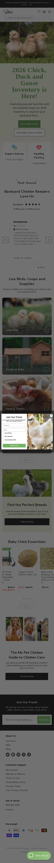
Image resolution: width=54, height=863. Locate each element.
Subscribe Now (14, 445)
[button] (39, 855)
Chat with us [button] (42, 855)
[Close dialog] (51, 415)
